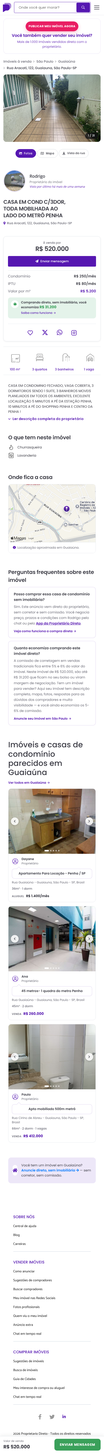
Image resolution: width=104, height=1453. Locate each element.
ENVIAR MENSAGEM (77, 1444)
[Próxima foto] (89, 821)
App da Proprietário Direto (58, 623)
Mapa (50, 153)
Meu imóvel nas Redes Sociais (34, 1298)
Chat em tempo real (27, 1333)
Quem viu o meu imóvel (30, 1316)
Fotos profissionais (26, 1307)
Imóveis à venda (17, 61)
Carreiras (19, 1244)
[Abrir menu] (97, 7)
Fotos (28, 153)
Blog (16, 1235)
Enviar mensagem (54, 261)
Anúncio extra (23, 1325)
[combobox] (45, 7)
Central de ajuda (25, 1226)
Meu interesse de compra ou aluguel (39, 1388)
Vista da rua (76, 153)
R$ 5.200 (88, 291)
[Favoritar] (30, 332)
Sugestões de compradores (32, 1280)
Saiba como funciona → (38, 313)
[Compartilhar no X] (45, 332)
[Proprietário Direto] (7, 7)
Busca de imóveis (25, 1370)
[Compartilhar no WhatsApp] (59, 332)
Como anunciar (24, 1271)
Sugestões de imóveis (28, 1361)
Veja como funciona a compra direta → (45, 631)
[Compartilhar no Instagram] (74, 332)
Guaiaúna (66, 61)
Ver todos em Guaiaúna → (29, 782)
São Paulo (45, 61)
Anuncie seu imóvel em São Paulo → (42, 719)
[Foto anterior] (15, 821)
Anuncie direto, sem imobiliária (48, 1170)
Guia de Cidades (24, 1379)
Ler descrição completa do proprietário (48, 418)
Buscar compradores (28, 1289)
